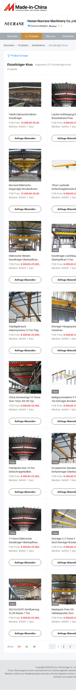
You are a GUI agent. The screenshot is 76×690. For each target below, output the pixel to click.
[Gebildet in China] (26, 7)
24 (19, 646)
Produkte (33, 36)
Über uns (50, 36)
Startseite (12, 36)
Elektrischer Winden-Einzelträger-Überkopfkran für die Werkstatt (23, 259)
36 (26, 646)
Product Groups (19, 55)
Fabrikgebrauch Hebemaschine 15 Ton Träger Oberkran (25, 330)
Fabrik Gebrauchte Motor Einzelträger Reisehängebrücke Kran (22, 118)
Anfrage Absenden (25, 138)
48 (34, 646)
